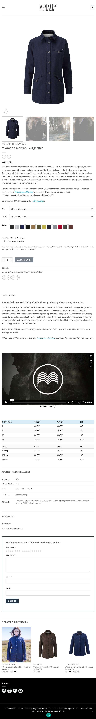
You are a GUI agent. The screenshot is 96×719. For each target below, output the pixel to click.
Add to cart (24, 260)
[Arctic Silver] (17, 227)
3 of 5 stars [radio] (17, 551)
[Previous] (7, 68)
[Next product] (4, 156)
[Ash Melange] (55, 227)
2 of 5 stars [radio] (10, 551)
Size (3, 208)
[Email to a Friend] (13, 277)
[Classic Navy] (49, 227)
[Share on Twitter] (9, 277)
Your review (11, 555)
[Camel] (33, 227)
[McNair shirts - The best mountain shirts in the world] (48, 7)
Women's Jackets (16, 272)
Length (4, 216)
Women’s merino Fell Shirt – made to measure (16, 668)
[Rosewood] (71, 227)
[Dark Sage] (39, 227)
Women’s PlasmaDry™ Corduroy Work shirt (46, 668)
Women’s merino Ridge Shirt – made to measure (79, 668)
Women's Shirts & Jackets (14, 144)
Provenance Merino (46, 338)
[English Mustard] (44, 227)
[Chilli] (60, 227)
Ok (49, 715)
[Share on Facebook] (4, 277)
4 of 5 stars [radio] (25, 551)
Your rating (11, 547)
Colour (4, 225)
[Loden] (66, 227)
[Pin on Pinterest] (18, 277)
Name (9, 577)
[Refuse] (92, 712)
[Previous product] (9, 156)
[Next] (89, 68)
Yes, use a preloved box (16, 241)
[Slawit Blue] (22, 227)
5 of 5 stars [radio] (36, 551)
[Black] (28, 227)
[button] (3, 7)
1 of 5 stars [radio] (6, 551)
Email (8, 588)
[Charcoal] (12, 227)
